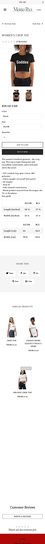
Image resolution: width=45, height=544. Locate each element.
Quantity (5, 132)
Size (4, 122)
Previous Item (10, 24)
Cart (38, 10)
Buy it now (22, 152)
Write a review (22, 516)
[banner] (22, 9)
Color (4, 111)
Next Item (37, 24)
